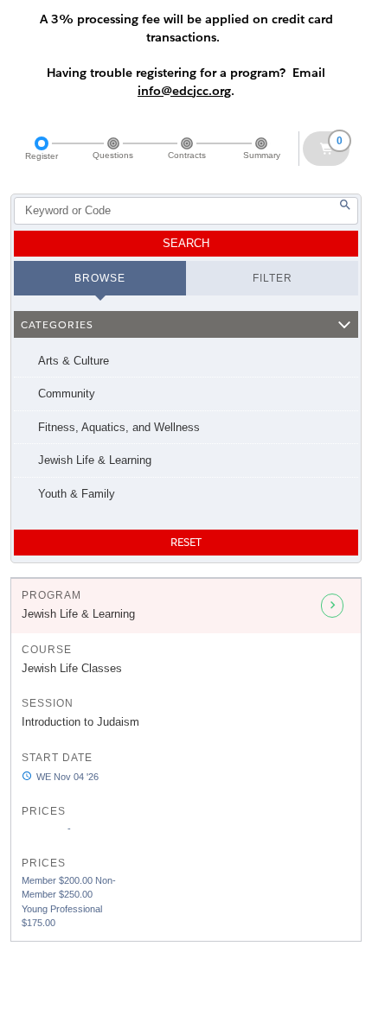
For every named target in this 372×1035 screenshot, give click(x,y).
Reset (186, 542)
